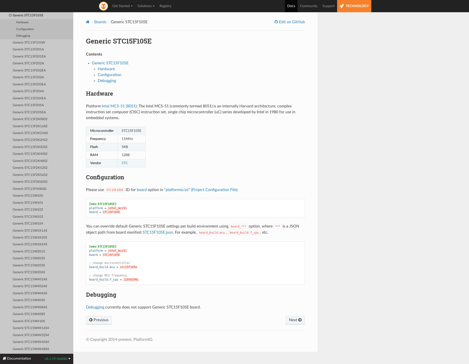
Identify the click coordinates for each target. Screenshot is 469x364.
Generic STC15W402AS (30, 286)
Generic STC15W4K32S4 (31, 335)
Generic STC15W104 (28, 223)
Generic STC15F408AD (29, 189)
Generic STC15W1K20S (30, 237)
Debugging (23, 35)
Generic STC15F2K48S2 (30, 161)
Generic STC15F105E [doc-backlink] (119, 41)
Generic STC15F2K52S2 (30, 168)
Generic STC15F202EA (29, 70)
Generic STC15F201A (28, 49)
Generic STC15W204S (29, 272)
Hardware (22, 22)
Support (328, 6)
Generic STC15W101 (28, 203)
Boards (100, 22)
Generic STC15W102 (28, 209)
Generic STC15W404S (29, 300)
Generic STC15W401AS (30, 279)
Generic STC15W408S (29, 314)
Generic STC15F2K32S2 (30, 147)
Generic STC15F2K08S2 (30, 119)
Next (293, 320)
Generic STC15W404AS (30, 293)
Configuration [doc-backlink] (105, 177)
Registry (165, 6)
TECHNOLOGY (357, 6)
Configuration (25, 29)
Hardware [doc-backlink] (99, 93)
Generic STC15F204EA (29, 98)
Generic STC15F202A (28, 63)
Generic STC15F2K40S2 (30, 154)
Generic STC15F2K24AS (30, 133)
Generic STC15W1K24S (30, 244)
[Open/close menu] (10, 15)
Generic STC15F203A (28, 77)
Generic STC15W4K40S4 (31, 342)
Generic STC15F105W (29, 42)
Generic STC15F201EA (29, 56)
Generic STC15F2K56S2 (30, 175)
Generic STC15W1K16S (30, 230)
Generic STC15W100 (28, 195)
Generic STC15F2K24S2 (30, 140)
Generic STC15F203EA (29, 84)
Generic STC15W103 (28, 216)
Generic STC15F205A (28, 105)
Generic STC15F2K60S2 (30, 181)
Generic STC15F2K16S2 (30, 126)
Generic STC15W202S (29, 258)
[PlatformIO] (104, 6)
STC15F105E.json (158, 232)
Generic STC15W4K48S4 (31, 349)
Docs (291, 6)
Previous (100, 320)
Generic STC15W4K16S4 (31, 328)
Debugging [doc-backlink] (101, 294)
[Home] (88, 22)
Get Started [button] (121, 6)
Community (309, 6)
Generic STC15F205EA (29, 112)
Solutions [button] (145, 6)
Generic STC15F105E (28, 15)
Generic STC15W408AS (30, 307)
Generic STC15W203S (29, 265)
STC (125, 163)
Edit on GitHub (291, 22)
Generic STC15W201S (29, 251)
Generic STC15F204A (28, 91)
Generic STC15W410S (29, 321)
